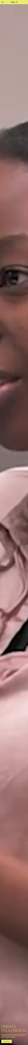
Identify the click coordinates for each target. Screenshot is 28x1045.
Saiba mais (6, 1041)
